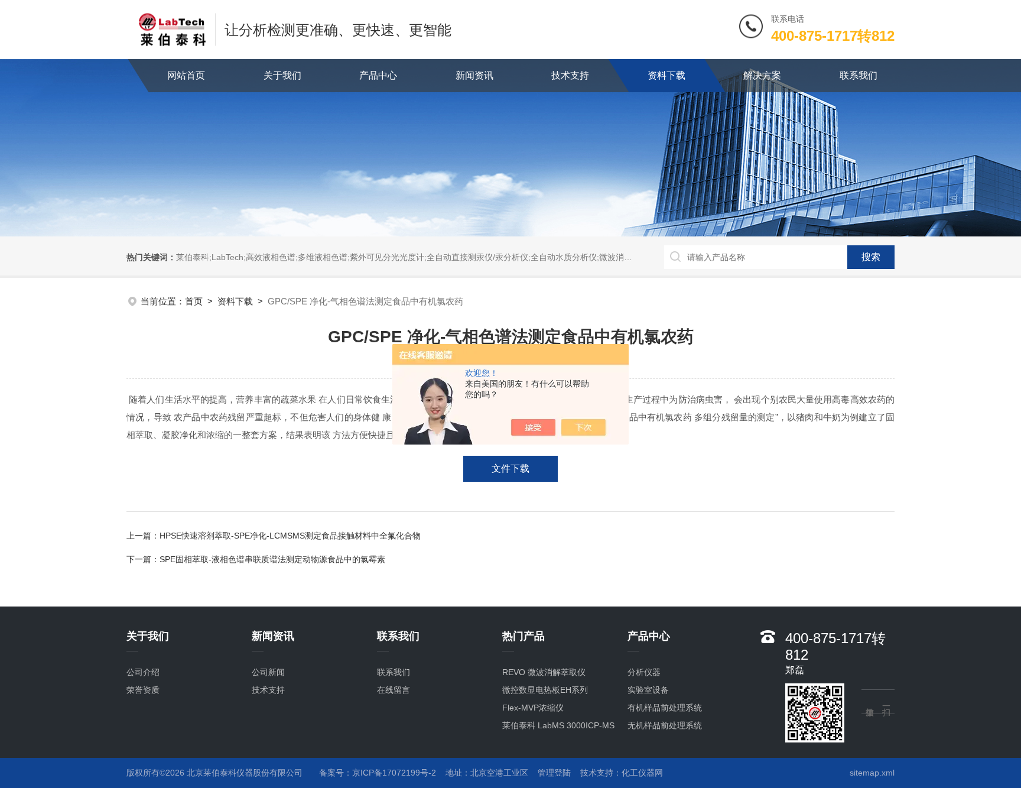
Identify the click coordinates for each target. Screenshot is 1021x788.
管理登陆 (554, 772)
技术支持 (570, 75)
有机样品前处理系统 (664, 707)
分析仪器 (644, 672)
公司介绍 (143, 672)
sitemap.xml (872, 772)
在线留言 (393, 690)
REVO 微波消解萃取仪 (544, 672)
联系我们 (858, 75)
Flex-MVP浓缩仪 (533, 707)
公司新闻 (268, 672)
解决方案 (762, 75)
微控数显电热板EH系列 (545, 690)
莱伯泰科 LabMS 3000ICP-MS (558, 725)
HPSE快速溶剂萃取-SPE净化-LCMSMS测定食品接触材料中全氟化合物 (290, 535)
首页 (194, 301)
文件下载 (510, 468)
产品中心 (378, 75)
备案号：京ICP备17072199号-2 (377, 772)
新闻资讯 (474, 75)
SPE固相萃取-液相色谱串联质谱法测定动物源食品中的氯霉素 (272, 559)
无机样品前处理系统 (664, 725)
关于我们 (282, 75)
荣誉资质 (143, 690)
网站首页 (186, 75)
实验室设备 (648, 690)
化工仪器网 (642, 772)
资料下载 (666, 75)
